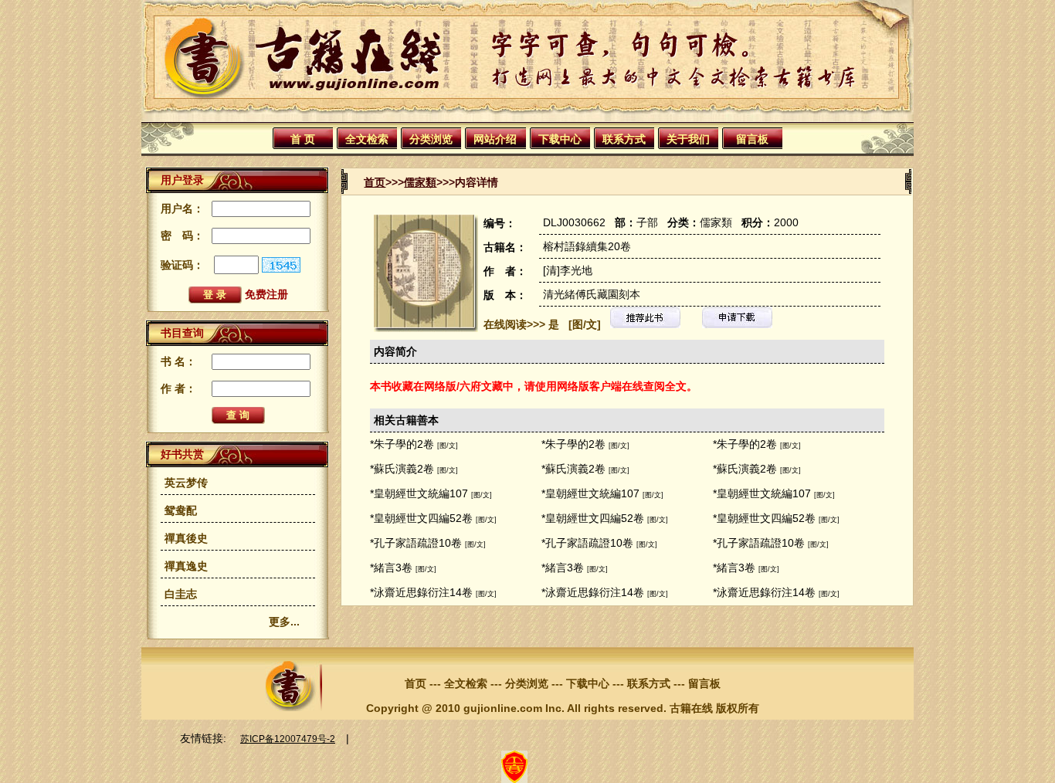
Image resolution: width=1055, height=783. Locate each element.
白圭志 (181, 594)
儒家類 (420, 182)
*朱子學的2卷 (402, 444)
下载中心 (560, 139)
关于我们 (688, 139)
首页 (374, 182)
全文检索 (366, 139)
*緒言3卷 (391, 567)
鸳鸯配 (181, 510)
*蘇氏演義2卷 (402, 469)
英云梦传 (186, 482)
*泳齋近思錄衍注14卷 (421, 592)
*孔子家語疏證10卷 (416, 543)
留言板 (752, 139)
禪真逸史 (186, 566)
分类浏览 (431, 139)
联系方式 (624, 139)
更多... (284, 621)
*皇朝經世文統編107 (419, 493)
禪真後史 (186, 538)
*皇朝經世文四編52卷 (421, 518)
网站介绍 (495, 139)
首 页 (302, 139)
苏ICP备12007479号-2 (287, 739)
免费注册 (266, 294)
